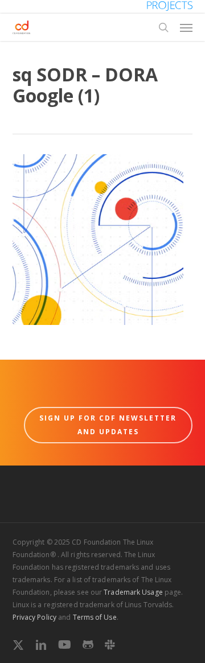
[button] (186, 27)
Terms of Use (95, 617)
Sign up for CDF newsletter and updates (108, 424)
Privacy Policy (34, 617)
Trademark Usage (133, 592)
